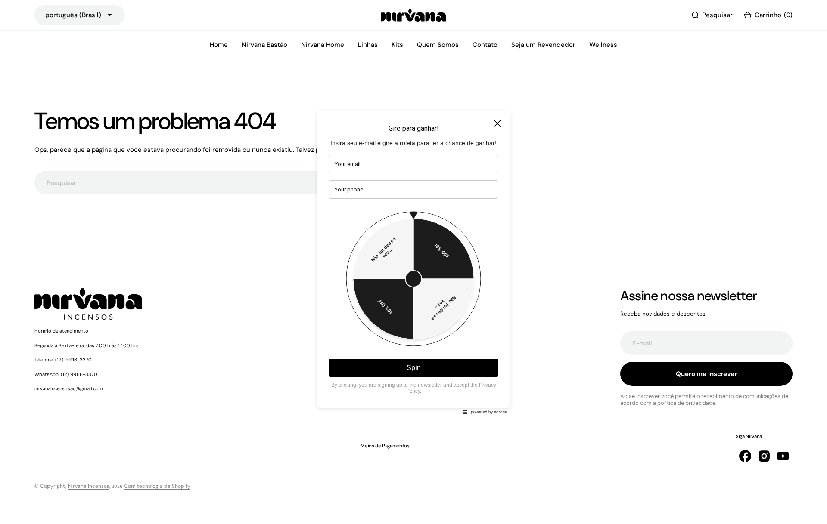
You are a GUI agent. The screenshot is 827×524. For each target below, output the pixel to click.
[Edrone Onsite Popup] (413, 262)
